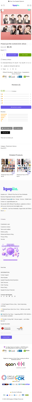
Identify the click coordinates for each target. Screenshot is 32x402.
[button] (13, 172)
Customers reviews (5, 226)
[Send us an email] (6, 296)
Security (3, 239)
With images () (7, 128)
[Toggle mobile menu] (2, 5)
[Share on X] (7, 69)
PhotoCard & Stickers (11, 146)
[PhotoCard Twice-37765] (8, 165)
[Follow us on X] (1, 296)
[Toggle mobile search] (4, 5)
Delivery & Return (6, 59)
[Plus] (5, 54)
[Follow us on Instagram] (12, 296)
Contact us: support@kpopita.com (9, 201)
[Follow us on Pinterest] (9, 296)
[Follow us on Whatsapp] (15, 296)
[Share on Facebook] (10, 69)
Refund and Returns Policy (7, 234)
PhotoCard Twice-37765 (7, 174)
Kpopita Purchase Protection (8, 290)
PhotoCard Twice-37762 (22, 174)
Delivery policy (4, 231)
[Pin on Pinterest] (13, 69)
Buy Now (25, 54)
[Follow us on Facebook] (3, 296)
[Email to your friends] (15, 69)
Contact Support (5, 275)
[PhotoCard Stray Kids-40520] (30, 44)
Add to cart (12, 54)
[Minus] (5, 55)
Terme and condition (5, 229)
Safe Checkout (4, 282)
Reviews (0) (16, 85)
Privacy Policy (4, 236)
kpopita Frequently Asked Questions (9, 280)
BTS (5, 50)
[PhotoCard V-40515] (27, 44)
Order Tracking (4, 285)
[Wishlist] (2, 10)
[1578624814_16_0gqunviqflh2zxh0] (16, 24)
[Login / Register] (28, 5)
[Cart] (30, 5)
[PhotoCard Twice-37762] (24, 165)
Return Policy (4, 287)
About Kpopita (4, 277)
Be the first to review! (16, 107)
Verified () (19, 128)
